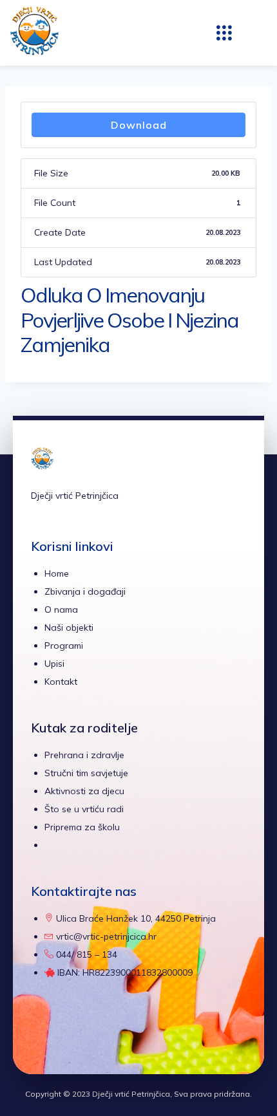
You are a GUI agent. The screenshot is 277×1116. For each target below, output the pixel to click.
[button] (224, 32)
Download (139, 124)
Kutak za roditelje (84, 728)
